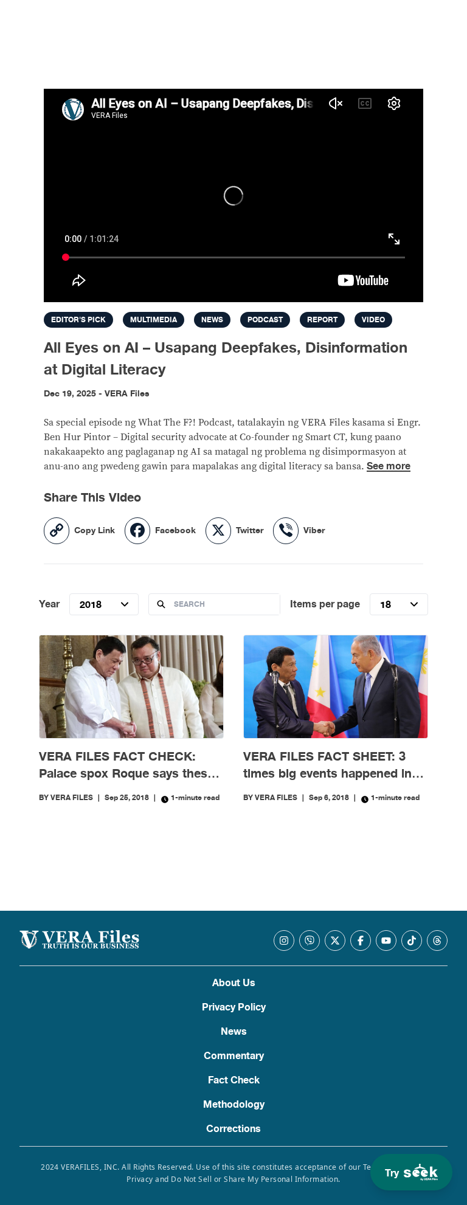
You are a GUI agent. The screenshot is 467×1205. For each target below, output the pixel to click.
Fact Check (234, 1080)
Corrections (233, 1129)
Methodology (234, 1105)
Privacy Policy (234, 1007)
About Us (233, 983)
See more (388, 466)
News (234, 1032)
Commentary (234, 1056)
